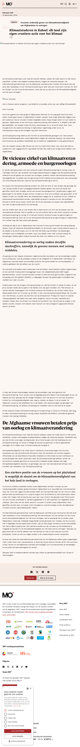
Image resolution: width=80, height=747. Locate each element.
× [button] (30, 688)
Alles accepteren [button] (17, 731)
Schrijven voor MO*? (67, 630)
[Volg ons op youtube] (26, 667)
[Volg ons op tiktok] (22, 667)
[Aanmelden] (70, 4)
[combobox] (28, 689)
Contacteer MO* (65, 620)
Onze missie (64, 615)
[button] (17, 741)
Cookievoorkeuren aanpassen (40, 736)
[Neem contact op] (62, 4)
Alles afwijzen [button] (17, 736)
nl (74, 4)
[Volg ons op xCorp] (13, 667)
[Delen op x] (37, 572)
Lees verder (17, 706)
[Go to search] (66, 4)
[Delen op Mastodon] (48, 572)
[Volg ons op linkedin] (17, 667)
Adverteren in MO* (66, 635)
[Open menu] (3, 4)
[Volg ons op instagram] (8, 667)
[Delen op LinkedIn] (43, 572)
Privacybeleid (33, 723)
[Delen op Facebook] (31, 572)
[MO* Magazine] (9, 3)
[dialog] (17, 715)
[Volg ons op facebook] (3, 667)
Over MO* (63, 609)
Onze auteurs (64, 625)
